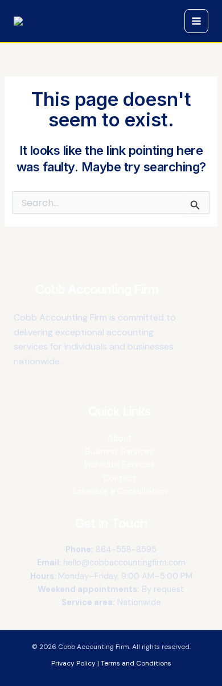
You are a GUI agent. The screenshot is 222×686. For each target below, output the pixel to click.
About (120, 438)
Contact (119, 478)
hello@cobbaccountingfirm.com (124, 562)
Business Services (119, 451)
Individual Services (119, 464)
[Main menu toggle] (196, 21)
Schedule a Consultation (119, 491)
